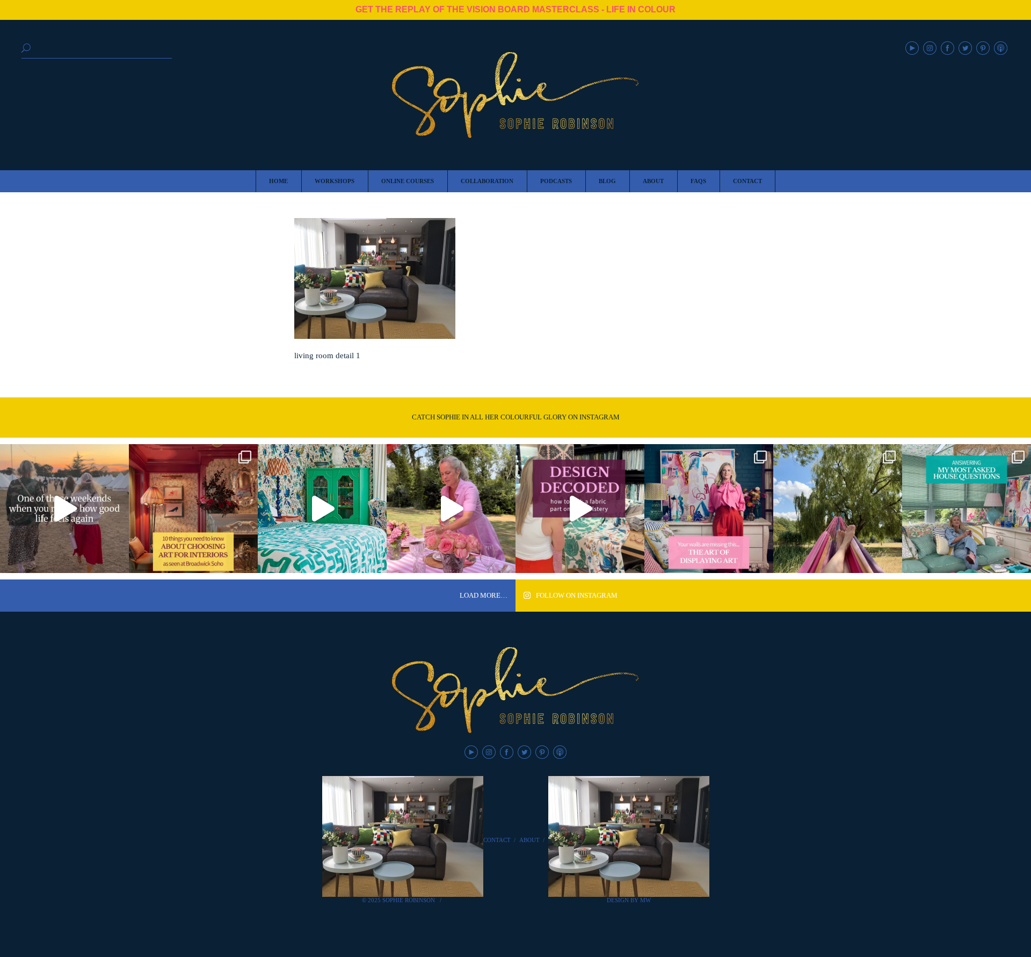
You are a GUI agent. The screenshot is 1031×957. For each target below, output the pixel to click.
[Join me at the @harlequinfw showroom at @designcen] (580, 508)
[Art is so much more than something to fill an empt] (708, 508)
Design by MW (629, 900)
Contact (497, 840)
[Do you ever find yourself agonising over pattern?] (322, 508)
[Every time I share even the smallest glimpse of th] (966, 508)
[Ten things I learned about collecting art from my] (193, 508)
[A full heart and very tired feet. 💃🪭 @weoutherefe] (64, 508)
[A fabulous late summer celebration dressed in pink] (451, 508)
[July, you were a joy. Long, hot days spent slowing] (837, 508)
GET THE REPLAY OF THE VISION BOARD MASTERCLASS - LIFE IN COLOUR (515, 9)
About (529, 840)
